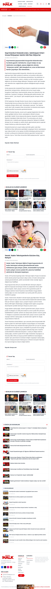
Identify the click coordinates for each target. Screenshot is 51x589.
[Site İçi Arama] (37, 4)
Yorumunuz (9, 159)
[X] (5, 567)
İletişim (28, 562)
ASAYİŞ (25, 3)
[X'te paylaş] (12, 47)
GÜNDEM (20, 3)
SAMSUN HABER (21, 1)
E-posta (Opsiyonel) (30, 154)
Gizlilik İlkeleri (30, 560)
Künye (28, 564)
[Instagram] (8, 567)
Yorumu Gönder (13, 175)
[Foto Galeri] (41, 4)
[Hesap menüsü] (49, 4)
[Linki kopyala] (18, 47)
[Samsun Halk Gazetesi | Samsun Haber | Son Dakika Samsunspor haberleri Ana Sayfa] (7, 4)
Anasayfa (4, 15)
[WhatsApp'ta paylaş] (15, 47)
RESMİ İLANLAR (22, 6)
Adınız (8, 154)
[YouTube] (11, 567)
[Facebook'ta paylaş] (10, 47)
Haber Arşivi (21, 572)
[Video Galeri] (43, 4)
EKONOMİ (30, 3)
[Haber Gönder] (46, 4)
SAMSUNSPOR (29, 1)
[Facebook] (2, 567)
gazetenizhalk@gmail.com (9, 574)
